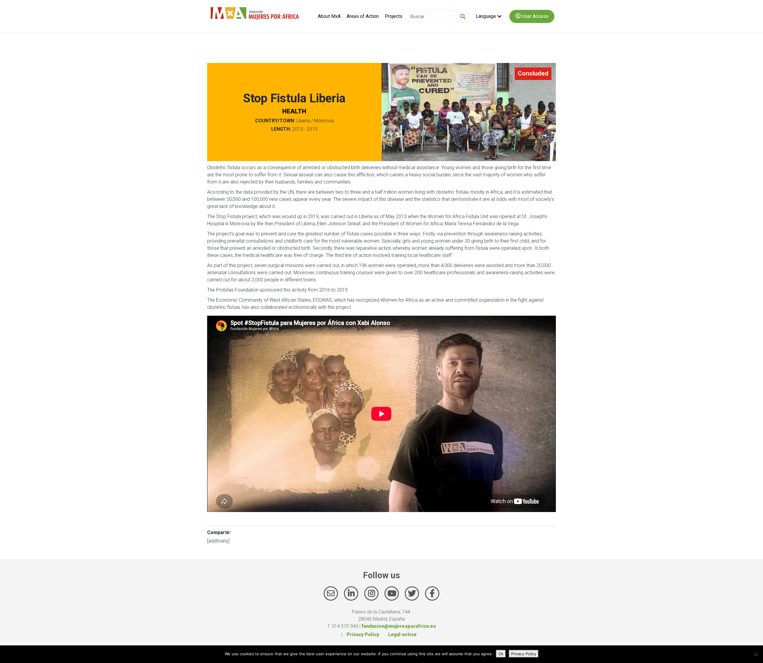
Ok (500, 653)
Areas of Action (363, 16)
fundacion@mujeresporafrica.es (399, 626)
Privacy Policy (363, 634)
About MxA (329, 16)
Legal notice (402, 634)
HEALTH (294, 111)
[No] (756, 654)
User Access (534, 16)
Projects (393, 16)
